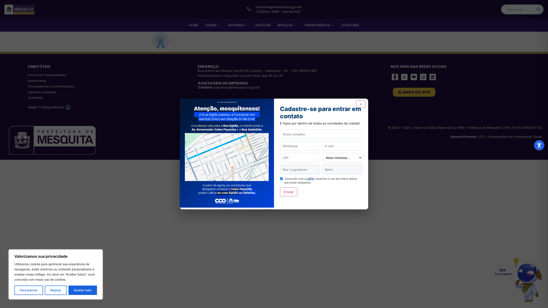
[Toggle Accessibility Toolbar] (539, 145)
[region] (56, 274)
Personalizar (29, 290)
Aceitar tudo (82, 290)
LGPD (310, 178)
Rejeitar (55, 290)
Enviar (289, 192)
